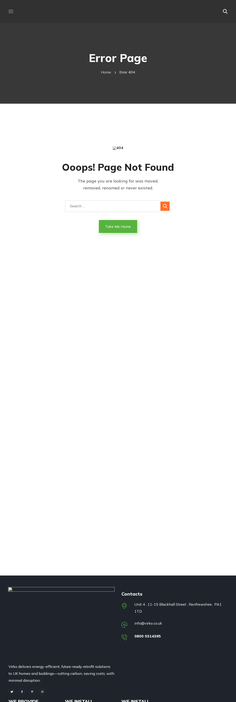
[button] (225, 11)
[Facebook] (22, 691)
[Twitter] (12, 691)
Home (106, 72)
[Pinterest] (32, 691)
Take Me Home (118, 226)
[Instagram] (42, 691)
